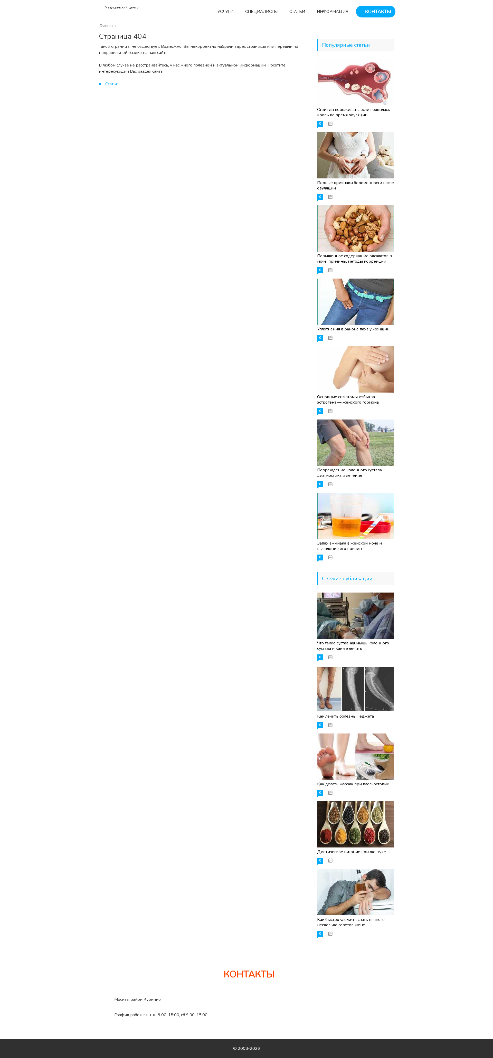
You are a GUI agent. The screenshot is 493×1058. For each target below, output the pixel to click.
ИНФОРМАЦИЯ (332, 11)
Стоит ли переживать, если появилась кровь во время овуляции (353, 112)
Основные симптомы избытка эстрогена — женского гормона (348, 399)
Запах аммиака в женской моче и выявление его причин (349, 545)
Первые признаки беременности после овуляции (355, 185)
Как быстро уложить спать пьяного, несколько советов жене (351, 922)
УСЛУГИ (224, 11)
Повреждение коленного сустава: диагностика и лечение (350, 472)
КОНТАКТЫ (377, 11)
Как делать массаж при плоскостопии (353, 784)
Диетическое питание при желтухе (351, 852)
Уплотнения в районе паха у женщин (353, 329)
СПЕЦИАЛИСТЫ (261, 11)
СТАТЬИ (296, 11)
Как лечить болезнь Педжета (345, 716)
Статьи (111, 84)
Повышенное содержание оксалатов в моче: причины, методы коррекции (354, 258)
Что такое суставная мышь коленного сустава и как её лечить (353, 645)
